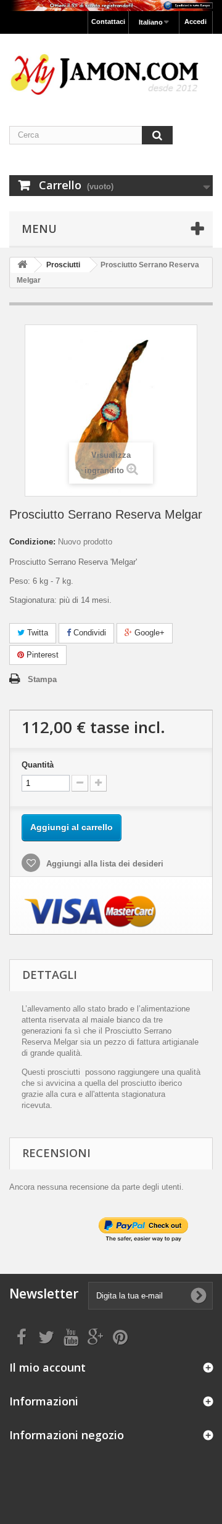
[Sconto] (111, 5)
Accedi (195, 21)
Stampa (42, 679)
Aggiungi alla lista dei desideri (103, 863)
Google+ (148, 632)
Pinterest (41, 654)
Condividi (88, 632)
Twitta (36, 632)
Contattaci (108, 21)
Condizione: (32, 541)
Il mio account (47, 1367)
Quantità (38, 764)
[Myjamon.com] (111, 69)
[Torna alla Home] (22, 265)
